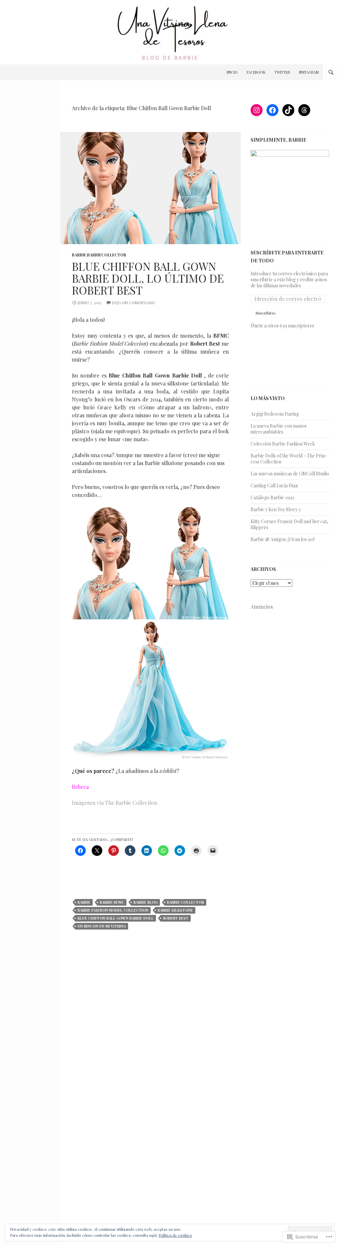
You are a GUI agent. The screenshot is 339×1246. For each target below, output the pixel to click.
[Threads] (304, 110)
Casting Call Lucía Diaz (274, 485)
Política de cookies (175, 1235)
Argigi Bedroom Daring (275, 414)
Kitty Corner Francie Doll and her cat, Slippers (289, 524)
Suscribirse (266, 312)
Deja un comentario (133, 302)
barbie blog (145, 902)
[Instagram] (257, 110)
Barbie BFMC (112, 902)
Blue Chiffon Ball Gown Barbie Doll (115, 918)
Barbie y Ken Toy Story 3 (276, 509)
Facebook (256, 72)
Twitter (282, 72)
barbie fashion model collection (112, 910)
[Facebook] (272, 110)
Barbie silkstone (175, 910)
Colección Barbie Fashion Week (283, 444)
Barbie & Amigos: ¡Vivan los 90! (283, 539)
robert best (175, 918)
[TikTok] (288, 110)
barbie (79, 254)
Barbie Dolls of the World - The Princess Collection (289, 458)
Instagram (309, 72)
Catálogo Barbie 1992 (272, 497)
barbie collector (185, 902)
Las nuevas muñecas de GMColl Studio (290, 473)
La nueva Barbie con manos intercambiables (279, 429)
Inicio (232, 72)
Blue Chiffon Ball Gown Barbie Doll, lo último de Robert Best (148, 278)
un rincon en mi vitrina (101, 926)
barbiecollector (106, 254)
